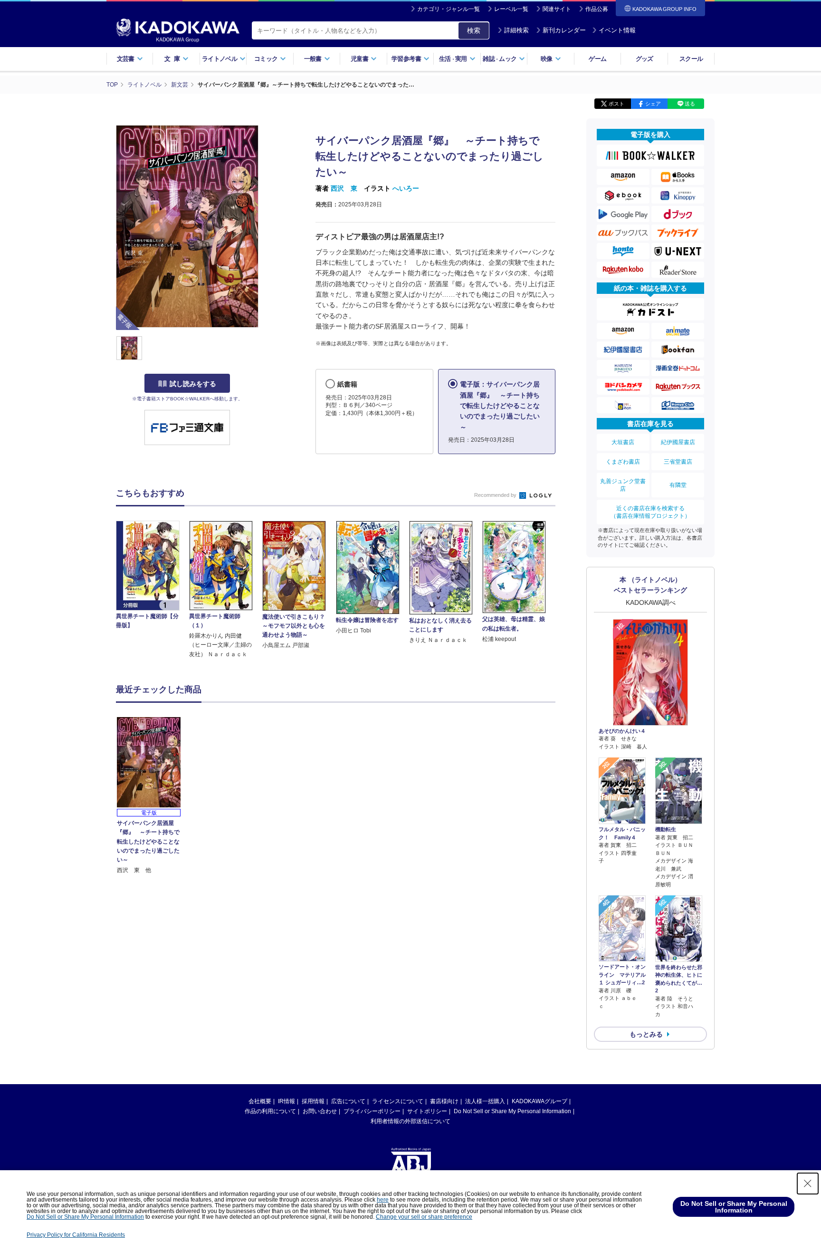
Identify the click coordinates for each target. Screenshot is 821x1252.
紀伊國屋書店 (678, 442)
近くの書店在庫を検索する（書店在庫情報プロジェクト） (650, 512)
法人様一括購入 (485, 1101)
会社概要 (259, 1101)
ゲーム (597, 58)
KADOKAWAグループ (539, 1101)
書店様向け (444, 1101)
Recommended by (496, 495)
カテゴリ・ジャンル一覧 (448, 9)
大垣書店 (622, 442)
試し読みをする (193, 384)
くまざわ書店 (623, 461)
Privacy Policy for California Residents (76, 1235)
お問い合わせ (320, 1111)
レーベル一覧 (511, 9)
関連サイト (557, 9)
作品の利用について (270, 1111)
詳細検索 (516, 30)
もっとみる (646, 1034)
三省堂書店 (678, 461)
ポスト (616, 104)
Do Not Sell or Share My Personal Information (512, 1111)
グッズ (644, 58)
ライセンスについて (397, 1101)
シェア (653, 104)
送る (690, 104)
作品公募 (596, 9)
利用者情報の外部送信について (410, 1121)
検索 (473, 30)
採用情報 (313, 1101)
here (383, 1200)
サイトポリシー (427, 1111)
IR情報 (286, 1101)
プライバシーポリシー (372, 1111)
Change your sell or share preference (424, 1217)
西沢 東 (344, 188)
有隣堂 (678, 485)
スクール (691, 58)
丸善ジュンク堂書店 (623, 485)
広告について (348, 1101)
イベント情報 (617, 30)
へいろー (405, 188)
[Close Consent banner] (807, 1183)
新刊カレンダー (564, 30)
